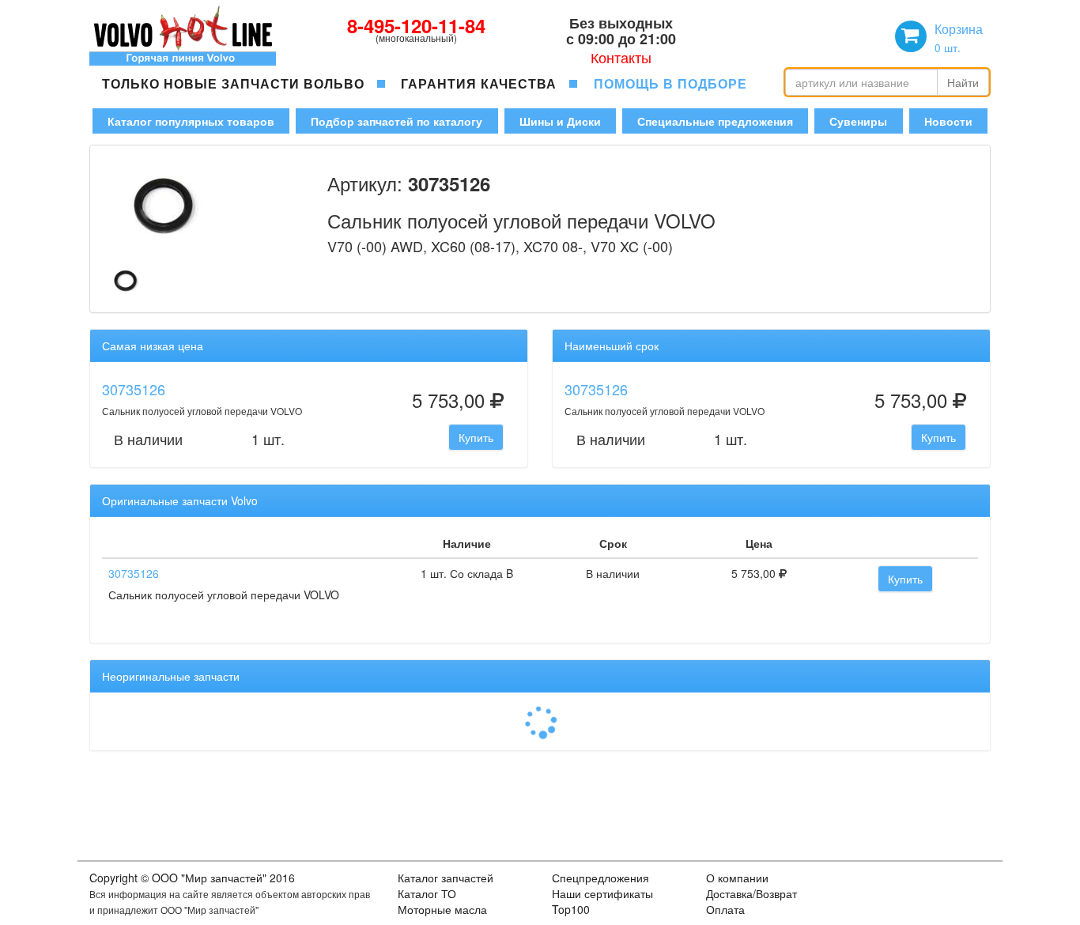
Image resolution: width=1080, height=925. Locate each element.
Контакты (621, 57)
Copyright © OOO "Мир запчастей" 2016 (192, 877)
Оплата (725, 909)
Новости (948, 121)
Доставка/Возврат (751, 893)
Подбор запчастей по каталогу (396, 121)
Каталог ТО (427, 893)
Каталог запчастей (445, 877)
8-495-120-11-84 (416, 25)
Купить (476, 437)
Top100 (571, 909)
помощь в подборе (670, 83)
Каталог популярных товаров (191, 121)
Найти (963, 82)
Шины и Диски (560, 121)
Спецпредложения (600, 877)
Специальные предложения (715, 121)
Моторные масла (442, 909)
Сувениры (858, 121)
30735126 (133, 389)
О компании (737, 877)
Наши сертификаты (602, 893)
